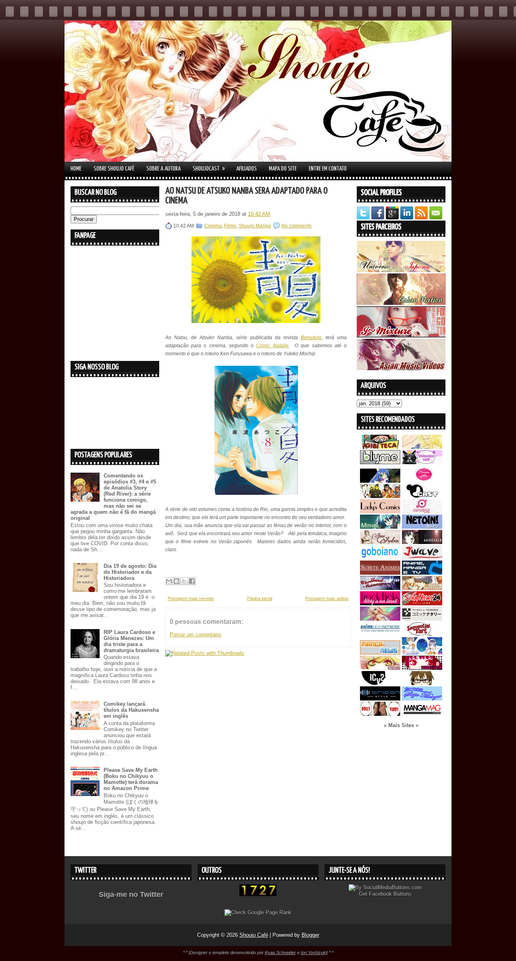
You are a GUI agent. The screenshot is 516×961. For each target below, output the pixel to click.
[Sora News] (422, 603)
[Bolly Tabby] (380, 714)
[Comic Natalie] (422, 619)
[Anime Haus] (422, 542)
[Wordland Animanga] (380, 588)
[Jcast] (422, 496)
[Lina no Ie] (422, 447)
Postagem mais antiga (326, 598)
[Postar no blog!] (177, 581)
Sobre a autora (163, 169)
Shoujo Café (253, 935)
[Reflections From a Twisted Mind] (380, 496)
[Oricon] (380, 699)
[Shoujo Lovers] (422, 653)
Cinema (213, 226)
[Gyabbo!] (380, 481)
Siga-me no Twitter (131, 894)
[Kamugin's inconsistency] (380, 619)
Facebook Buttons (390, 894)
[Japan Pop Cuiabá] (422, 512)
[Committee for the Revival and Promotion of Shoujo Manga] (422, 699)
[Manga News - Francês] (380, 653)
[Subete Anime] (380, 573)
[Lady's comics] (380, 512)
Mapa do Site (283, 169)
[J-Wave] (422, 558)
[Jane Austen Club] (380, 542)
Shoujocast (209, 168)
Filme (230, 226)
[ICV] (380, 683)
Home (76, 169)
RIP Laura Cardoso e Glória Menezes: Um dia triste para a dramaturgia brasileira (131, 641)
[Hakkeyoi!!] (422, 683)
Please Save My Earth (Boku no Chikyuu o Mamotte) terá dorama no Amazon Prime (131, 779)
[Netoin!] (422, 527)
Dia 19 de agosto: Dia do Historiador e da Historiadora (130, 572)
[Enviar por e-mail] (169, 581)
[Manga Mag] (422, 714)
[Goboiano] (380, 558)
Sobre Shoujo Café (114, 169)
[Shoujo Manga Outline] (380, 668)
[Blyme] (380, 462)
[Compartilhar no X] (184, 581)
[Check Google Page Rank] (258, 912)
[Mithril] (380, 527)
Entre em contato (328, 169)
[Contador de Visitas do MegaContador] (258, 894)
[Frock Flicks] (380, 603)
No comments (296, 226)
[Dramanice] (422, 481)
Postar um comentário (195, 635)
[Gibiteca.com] (380, 447)
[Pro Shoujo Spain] (422, 668)
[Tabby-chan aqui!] (422, 462)
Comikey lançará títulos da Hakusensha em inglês (131, 710)
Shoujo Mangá (255, 226)
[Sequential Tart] (422, 634)
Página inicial (259, 598)
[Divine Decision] (422, 588)
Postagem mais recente (191, 598)
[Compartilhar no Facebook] (192, 581)
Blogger (310, 935)
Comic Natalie (272, 345)
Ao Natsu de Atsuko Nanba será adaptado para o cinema (246, 195)
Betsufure (311, 337)
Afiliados (246, 169)
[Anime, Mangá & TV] (422, 573)
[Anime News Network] (380, 634)
